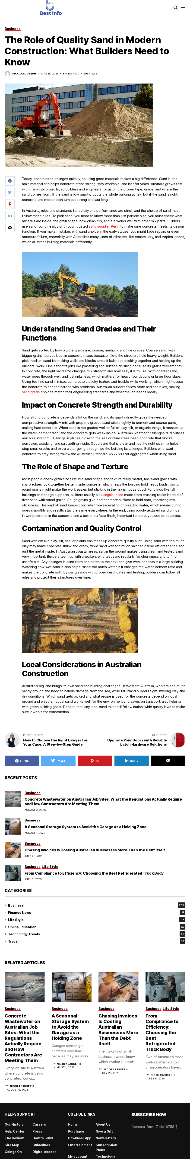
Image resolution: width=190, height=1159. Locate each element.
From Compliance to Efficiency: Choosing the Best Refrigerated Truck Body (94, 873)
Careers (39, 1124)
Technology (105, 1156)
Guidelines (41, 1145)
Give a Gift (104, 1131)
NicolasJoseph (24, 73)
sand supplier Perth (104, 226)
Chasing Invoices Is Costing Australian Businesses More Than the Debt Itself (95, 850)
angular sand (113, 495)
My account (77, 1156)
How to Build (42, 1138)
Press (37, 1131)
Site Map (12, 1145)
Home (73, 1124)
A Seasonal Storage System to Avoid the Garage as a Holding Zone (85, 826)
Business (96, 905)
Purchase (76, 1131)
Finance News (96, 912)
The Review (14, 1138)
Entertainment (80, 1145)
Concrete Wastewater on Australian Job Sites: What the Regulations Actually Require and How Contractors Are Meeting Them (103, 801)
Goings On (13, 1152)
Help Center (15, 1131)
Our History (14, 1124)
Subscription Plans (106, 1147)
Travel (96, 941)
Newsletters (106, 1138)
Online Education (96, 927)
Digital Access (44, 1152)
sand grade (31, 392)
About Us (103, 1124)
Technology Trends (96, 934)
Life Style (96, 920)
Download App (79, 1138)
